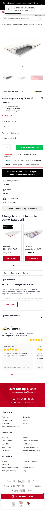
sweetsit (5, 437)
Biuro (25, 423)
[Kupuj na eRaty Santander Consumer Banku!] (8, 154)
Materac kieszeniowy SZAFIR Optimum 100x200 (33, 249)
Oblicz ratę (8, 156)
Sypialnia (26, 417)
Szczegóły (15, 273)
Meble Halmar (7, 441)
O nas (25, 464)
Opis (5, 273)
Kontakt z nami (28, 468)
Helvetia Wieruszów (30, 447)
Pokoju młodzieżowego (11, 427)
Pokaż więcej (10, 304)
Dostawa (5, 461)
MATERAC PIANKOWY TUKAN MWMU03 (10, 249)
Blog (24, 471)
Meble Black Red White (31, 450)
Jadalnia (26, 420)
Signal (25, 437)
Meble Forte (6, 447)
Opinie (25, 273)
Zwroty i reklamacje (9, 471)
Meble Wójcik (28, 444)
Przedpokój (6, 423)
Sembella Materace (30, 441)
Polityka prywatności (30, 461)
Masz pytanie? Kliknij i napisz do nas (23, 209)
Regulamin (6, 464)
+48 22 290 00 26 (22, 399)
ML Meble (5, 444)
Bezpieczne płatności (10, 468)
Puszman (5, 450)
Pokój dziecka (7, 420)
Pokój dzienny (7, 417)
